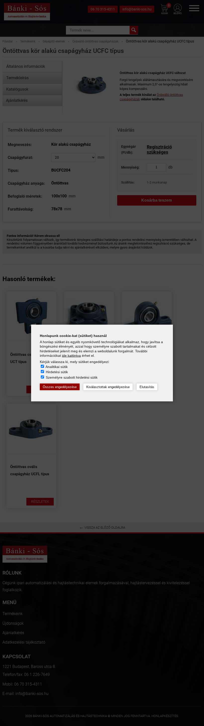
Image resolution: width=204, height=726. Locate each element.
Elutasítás (147, 387)
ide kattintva (71, 355)
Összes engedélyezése (60, 387)
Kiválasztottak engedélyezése (108, 387)
